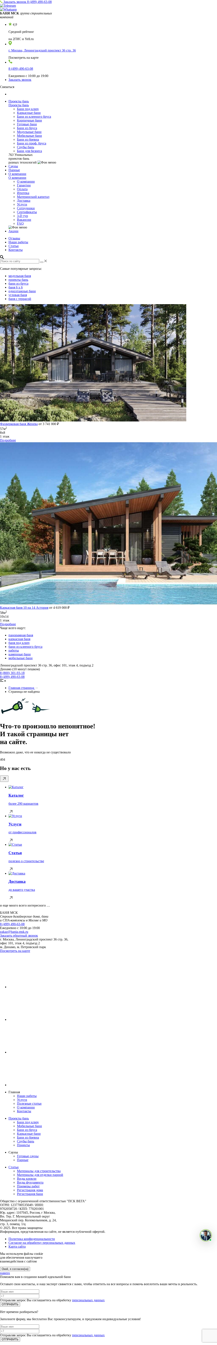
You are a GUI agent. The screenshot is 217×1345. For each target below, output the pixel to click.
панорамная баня (20, 635)
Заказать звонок (15, 2)
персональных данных (88, 1300)
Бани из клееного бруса (34, 116)
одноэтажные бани (22, 291)
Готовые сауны (28, 1156)
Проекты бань (18, 101)
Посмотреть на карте (15, 951)
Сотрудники (26, 208)
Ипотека (23, 193)
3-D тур (22, 216)
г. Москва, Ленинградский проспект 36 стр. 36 (42, 50)
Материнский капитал (33, 197)
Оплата (22, 189)
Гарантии (24, 185)
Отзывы (14, 238)
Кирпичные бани (29, 120)
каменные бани (19, 654)
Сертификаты (27, 212)
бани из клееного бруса (25, 646)
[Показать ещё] (4, 778)
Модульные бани (29, 132)
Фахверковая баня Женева (19, 424)
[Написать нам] (206, 1235)
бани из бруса (18, 283)
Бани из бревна (28, 139)
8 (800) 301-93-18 (12, 673)
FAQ (20, 223)
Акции (13, 231)
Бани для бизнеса (29, 151)
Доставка (23, 200)
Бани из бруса (27, 128)
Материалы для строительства (39, 1171)
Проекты (23, 1145)
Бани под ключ (28, 109)
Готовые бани (27, 124)
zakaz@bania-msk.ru (14, 932)
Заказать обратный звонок (19, 935)
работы (13, 650)
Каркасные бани (29, 113)
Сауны (13, 166)
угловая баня (17, 295)
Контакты (15, 250)
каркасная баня (19, 639)
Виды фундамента (30, 1182)
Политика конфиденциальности (31, 1239)
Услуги (22, 204)
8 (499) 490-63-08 (39, 2)
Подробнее (8, 440)
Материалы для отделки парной (40, 1175)
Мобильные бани (29, 135)
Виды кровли (26, 1178)
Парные (14, 170)
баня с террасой (19, 299)
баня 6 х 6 (15, 287)
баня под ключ (18, 643)
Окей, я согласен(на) (15, 1269)
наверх (5, 1273)
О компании (17, 174)
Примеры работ (28, 1186)
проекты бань (18, 279)
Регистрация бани (30, 1194)
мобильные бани (20, 658)
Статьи (13, 246)
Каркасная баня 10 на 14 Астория (24, 607)
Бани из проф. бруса (31, 143)
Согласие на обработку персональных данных (41, 1242)
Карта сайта (17, 1246)
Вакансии (24, 219)
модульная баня (19, 276)
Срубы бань (25, 147)
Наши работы (18, 242)
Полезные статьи (29, 1103)
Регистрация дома (30, 1190)
